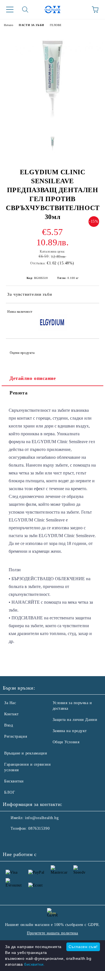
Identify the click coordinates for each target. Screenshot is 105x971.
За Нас (10, 703)
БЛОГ (9, 792)
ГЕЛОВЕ (56, 25)
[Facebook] (10, 839)
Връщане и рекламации (25, 753)
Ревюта (18, 393)
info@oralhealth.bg (42, 818)
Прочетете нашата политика (52, 933)
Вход (8, 725)
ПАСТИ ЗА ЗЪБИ (31, 25)
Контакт (11, 714)
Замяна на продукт (70, 731)
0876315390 (39, 828)
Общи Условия (66, 742)
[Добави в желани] (91, 312)
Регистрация (15, 736)
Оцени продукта (22, 353)
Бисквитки (14, 781)
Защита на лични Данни (75, 720)
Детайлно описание (33, 378)
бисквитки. (34, 964)
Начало (8, 25)
